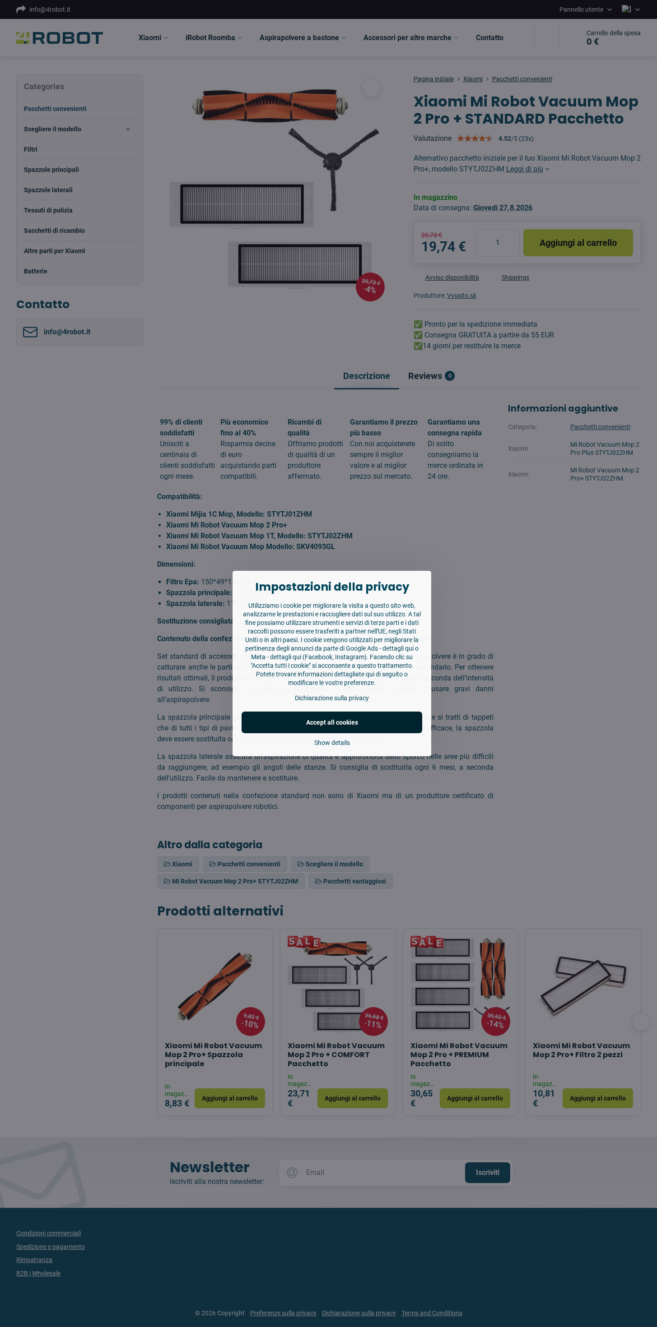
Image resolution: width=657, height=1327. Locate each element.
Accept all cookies (332, 722)
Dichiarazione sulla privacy (332, 698)
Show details (332, 742)
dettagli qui (398, 648)
